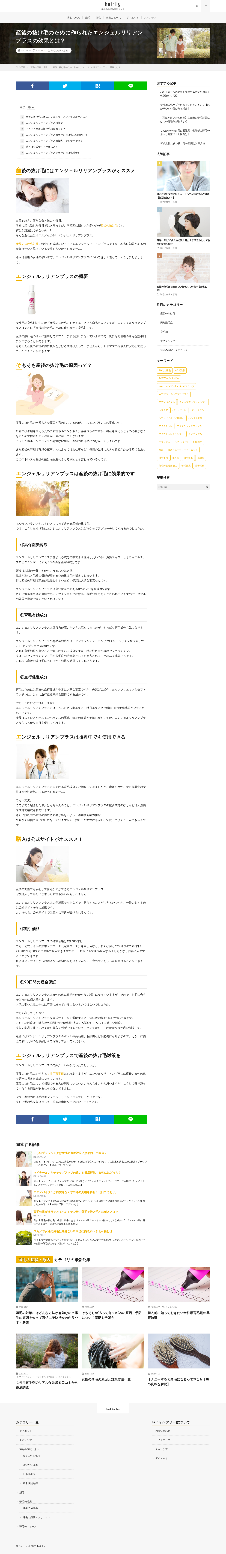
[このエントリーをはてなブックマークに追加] (97, 85)
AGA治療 (180, 370)
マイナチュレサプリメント (190, 426)
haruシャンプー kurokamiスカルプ (176, 386)
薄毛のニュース (28, 1526)
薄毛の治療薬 (30, 1508)
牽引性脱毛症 (30, 1483)
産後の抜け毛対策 (27, 243)
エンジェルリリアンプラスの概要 (42, 122)
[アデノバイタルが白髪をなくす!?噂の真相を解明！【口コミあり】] (24, 1198)
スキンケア (150, 17)
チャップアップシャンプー (193, 402)
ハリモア (163, 410)
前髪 (161, 449)
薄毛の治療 (25, 1501)
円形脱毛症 (166, 322)
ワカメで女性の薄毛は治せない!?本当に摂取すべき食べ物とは (73, 1231)
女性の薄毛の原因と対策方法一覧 (106, 1379)
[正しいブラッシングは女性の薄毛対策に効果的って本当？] (24, 1159)
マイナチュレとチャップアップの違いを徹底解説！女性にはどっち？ (77, 1172)
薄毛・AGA (73, 17)
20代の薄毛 (165, 370)
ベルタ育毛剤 (195, 418)
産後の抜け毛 (109, 225)
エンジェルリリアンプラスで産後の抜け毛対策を (51, 152)
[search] (207, 487)
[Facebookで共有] (32, 85)
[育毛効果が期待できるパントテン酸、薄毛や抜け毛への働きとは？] (24, 1217)
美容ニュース (113, 17)
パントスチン (197, 410)
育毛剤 (164, 331)
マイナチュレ (166, 426)
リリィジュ (164, 441)
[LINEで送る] (130, 85)
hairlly (41, 1546)
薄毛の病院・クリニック (174, 350)
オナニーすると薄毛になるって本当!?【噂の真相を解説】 (178, 1381)
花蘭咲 (200, 457)
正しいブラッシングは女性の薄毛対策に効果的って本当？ (70, 1153)
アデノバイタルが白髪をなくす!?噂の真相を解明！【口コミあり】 (76, 1192)
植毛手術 (163, 457)
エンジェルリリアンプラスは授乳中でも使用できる (52, 140)
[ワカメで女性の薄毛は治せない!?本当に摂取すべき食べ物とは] (24, 1237)
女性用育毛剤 (55, 1073)
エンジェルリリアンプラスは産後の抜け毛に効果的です (55, 134)
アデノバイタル (167, 402)
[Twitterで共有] (65, 85)
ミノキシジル (195, 433)
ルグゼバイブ (181, 441)
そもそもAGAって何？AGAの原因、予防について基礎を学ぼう (112, 1315)
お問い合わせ (162, 1430)
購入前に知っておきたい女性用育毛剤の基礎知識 (179, 1315)
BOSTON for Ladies (169, 378)
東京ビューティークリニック (183, 449)
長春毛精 (199, 465)
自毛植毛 (188, 457)
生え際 (175, 457)
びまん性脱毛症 (31, 1455)
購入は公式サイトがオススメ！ (41, 146)
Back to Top (113, 1408)
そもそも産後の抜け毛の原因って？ (43, 128)
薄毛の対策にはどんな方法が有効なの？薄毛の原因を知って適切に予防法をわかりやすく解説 (47, 1317)
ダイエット (132, 17)
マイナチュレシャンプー (171, 433)
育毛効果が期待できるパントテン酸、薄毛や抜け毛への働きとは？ (76, 1211)
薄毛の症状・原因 (59, 50)
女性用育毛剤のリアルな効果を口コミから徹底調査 (47, 1384)
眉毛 (98, 17)
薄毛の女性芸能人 (168, 465)
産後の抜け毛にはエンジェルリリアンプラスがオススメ (55, 116)
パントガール (179, 410)
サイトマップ (162, 1439)
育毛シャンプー (169, 340)
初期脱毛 (197, 441)
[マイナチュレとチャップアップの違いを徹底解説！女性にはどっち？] (24, 1178)
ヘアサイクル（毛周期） (171, 418)
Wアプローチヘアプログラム (174, 394)
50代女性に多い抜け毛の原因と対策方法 (182, 143)
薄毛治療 (186, 465)
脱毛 (87, 17)
